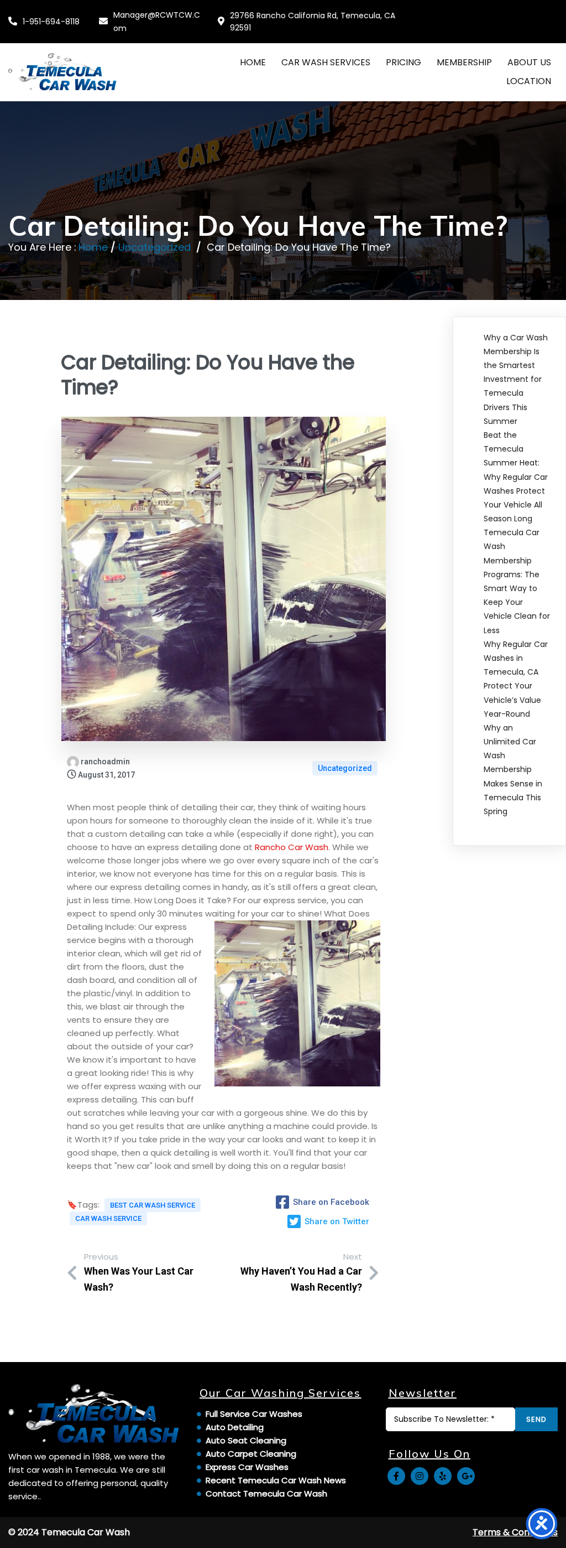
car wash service (108, 1218)
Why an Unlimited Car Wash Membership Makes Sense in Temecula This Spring (513, 769)
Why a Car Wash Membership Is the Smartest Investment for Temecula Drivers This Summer (516, 379)
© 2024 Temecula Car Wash (69, 1532)
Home (93, 247)
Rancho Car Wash (291, 847)
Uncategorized (154, 247)
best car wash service (152, 1205)
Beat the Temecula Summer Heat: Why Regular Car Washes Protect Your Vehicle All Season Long (516, 476)
